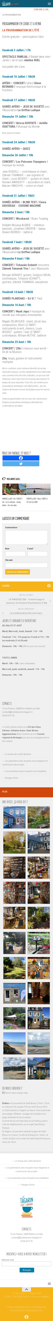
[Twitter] (21, 463)
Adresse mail (8, 1260)
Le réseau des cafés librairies (18, 754)
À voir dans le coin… (41, 9)
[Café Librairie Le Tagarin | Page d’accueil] (13, 3)
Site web (9, 560)
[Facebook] (21, 458)
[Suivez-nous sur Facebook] (49, 586)
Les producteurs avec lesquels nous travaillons (25, 771)
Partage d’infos (11, 778)
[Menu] (49, 3)
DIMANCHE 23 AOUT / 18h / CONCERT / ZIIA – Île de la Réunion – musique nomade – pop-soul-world (12, 502)
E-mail (30, 548)
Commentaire (12, 527)
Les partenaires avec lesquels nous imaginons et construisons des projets (25, 763)
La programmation (11, 15)
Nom (8, 548)
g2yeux (45, 1296)
